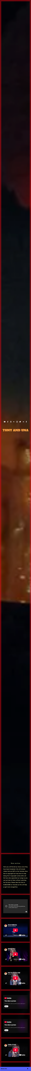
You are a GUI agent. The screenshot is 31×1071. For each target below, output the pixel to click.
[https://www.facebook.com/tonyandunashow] (8, 422)
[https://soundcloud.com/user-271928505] (23, 422)
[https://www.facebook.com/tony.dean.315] (26, 422)
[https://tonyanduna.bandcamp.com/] (14, 422)
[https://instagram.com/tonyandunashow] (17, 422)
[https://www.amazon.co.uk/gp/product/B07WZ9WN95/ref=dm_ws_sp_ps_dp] (11, 422)
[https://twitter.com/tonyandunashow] (20, 422)
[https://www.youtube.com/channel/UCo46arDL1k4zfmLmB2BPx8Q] (4, 422)
